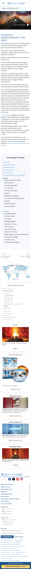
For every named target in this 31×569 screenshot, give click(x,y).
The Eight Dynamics (10, 221)
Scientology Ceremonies (7, 313)
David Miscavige (16, 544)
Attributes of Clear (9, 203)
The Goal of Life (9, 183)
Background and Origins (7, 289)
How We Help (5, 501)
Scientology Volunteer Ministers (8, 548)
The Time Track (9, 188)
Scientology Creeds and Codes (9, 317)
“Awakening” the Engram (11, 196)
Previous (4, 254)
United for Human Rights (22, 556)
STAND (12, 552)
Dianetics (5, 178)
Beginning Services (6, 489)
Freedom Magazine (5, 552)
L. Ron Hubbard (6, 115)
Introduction (6, 162)
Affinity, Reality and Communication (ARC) (16, 234)
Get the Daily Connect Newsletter (12, 530)
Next (28, 254)
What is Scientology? (7, 484)
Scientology (5, 211)
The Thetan (7, 219)
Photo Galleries (8, 511)
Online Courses (5, 487)
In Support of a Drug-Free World (8, 556)
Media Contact (7, 513)
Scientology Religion (5, 542)
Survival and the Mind (10, 185)
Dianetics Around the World (12, 180)
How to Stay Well (6, 504)
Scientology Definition (8, 165)
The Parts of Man (9, 216)
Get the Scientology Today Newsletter (13, 533)
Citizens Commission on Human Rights (10, 560)
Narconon (8, 554)
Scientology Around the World (10, 499)
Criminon (3, 554)
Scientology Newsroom (6, 544)
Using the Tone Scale (10, 232)
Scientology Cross (7, 172)
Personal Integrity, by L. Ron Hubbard (13, 175)
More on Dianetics (9, 206)
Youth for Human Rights (6, 558)
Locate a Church (8, 524)
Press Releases (8, 509)
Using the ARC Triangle (11, 237)
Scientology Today (6, 494)
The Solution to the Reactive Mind (14, 198)
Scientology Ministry (6, 315)
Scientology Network (19, 540)
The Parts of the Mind (10, 190)
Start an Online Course (20, 546)
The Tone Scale (8, 226)
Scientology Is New (8, 167)
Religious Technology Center (7, 546)
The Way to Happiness (20, 552)
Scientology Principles (7, 291)
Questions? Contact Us (10, 520)
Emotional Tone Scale (10, 224)
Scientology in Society (7, 319)
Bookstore (4, 491)
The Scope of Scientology (11, 242)
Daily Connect (5, 496)
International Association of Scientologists (10, 550)
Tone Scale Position (10, 229)
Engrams (6, 193)
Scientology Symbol (8, 170)
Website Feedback (9, 522)
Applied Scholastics (16, 554)
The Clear (7, 201)
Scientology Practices (7, 311)
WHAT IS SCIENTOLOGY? (15, 286)
